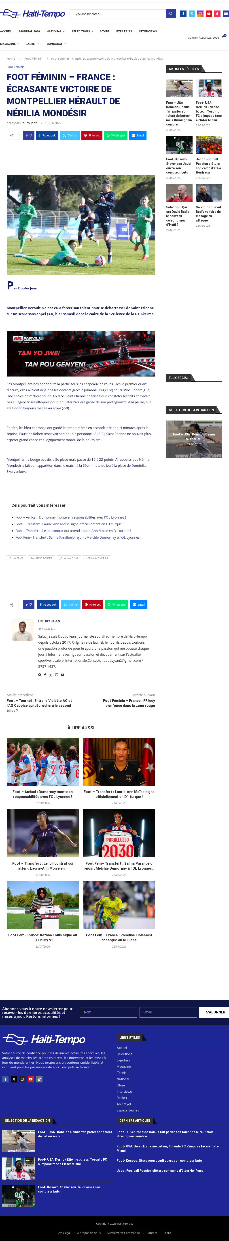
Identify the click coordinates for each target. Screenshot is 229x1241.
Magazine (8, 44)
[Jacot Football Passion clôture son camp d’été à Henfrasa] (209, 145)
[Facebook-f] (5, 1079)
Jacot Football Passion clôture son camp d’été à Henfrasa (208, 165)
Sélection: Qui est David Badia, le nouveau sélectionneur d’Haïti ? (178, 215)
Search (171, 13)
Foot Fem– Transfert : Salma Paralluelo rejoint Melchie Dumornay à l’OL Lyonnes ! (78, 537)
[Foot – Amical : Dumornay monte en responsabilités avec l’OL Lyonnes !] (43, 761)
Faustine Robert (41, 558)
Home (11, 59)
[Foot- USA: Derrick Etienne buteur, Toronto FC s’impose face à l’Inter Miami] (209, 88)
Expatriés (124, 31)
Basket (31, 44)
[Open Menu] (226, 13)
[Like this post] (30, 135)
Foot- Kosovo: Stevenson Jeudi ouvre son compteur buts (178, 165)
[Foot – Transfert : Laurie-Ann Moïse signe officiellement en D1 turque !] (119, 761)
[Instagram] (200, 13)
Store (105, 31)
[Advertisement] (81, 156)
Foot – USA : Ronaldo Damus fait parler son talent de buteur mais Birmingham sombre (179, 113)
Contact (151, 1233)
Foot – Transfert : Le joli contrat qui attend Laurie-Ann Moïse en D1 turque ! (73, 530)
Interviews (148, 31)
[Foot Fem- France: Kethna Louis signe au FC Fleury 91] (43, 905)
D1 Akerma (16, 558)
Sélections (80, 31)
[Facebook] (183, 13)
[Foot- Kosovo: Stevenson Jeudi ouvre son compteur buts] (179, 145)
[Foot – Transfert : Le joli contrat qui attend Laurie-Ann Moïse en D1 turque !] (43, 833)
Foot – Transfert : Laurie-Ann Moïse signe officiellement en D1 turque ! (69, 524)
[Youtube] (209, 13)
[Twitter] (192, 13)
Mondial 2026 (29, 31)
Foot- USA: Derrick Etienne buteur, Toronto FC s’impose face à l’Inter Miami (209, 111)
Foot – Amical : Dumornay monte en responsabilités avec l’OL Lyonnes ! (70, 517)
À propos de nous (89, 1233)
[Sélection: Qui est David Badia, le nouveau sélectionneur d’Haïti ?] (179, 193)
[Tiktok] (217, 13)
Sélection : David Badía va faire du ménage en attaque (208, 213)
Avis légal (64, 1233)
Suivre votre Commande (123, 1233)
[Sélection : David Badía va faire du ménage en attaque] (209, 193)
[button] (170, 439)
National (54, 31)
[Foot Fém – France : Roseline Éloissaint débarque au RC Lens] (119, 905)
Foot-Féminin (33, 59)
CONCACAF (55, 44)
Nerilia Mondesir (97, 558)
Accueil (6, 31)
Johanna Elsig (69, 558)
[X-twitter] (14, 1079)
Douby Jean (28, 123)
